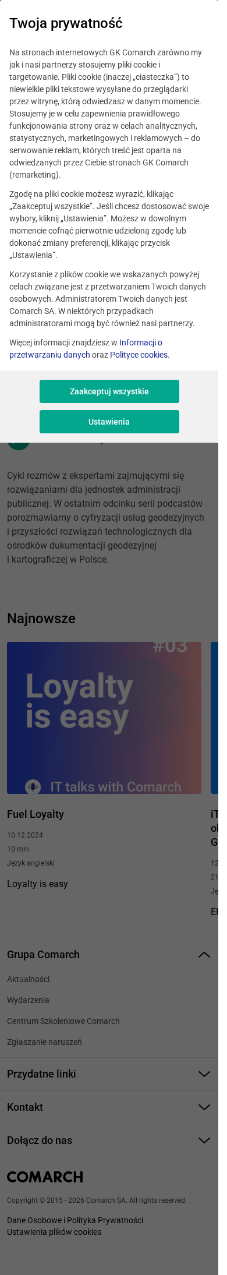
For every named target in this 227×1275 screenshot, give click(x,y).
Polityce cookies (139, 354)
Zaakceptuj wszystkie (109, 391)
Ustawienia (109, 421)
